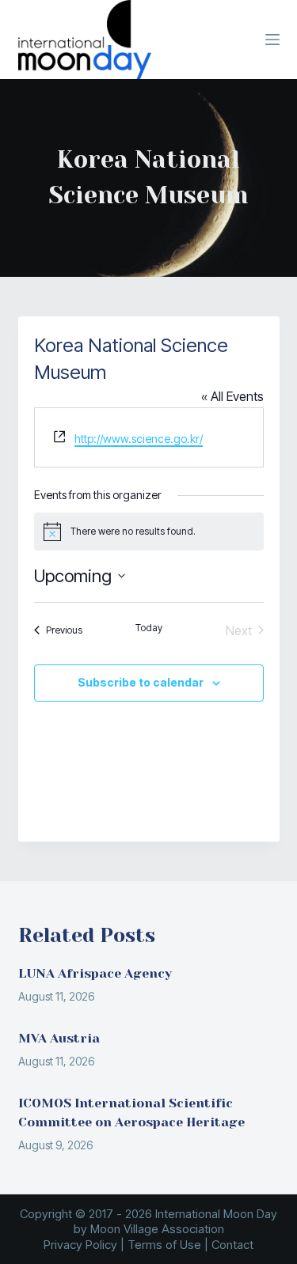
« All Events (232, 396)
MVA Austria (59, 1038)
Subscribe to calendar (141, 682)
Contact (232, 1244)
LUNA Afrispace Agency (95, 973)
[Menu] (272, 39)
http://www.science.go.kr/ (138, 438)
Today (148, 628)
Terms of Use (164, 1244)
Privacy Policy (80, 1244)
